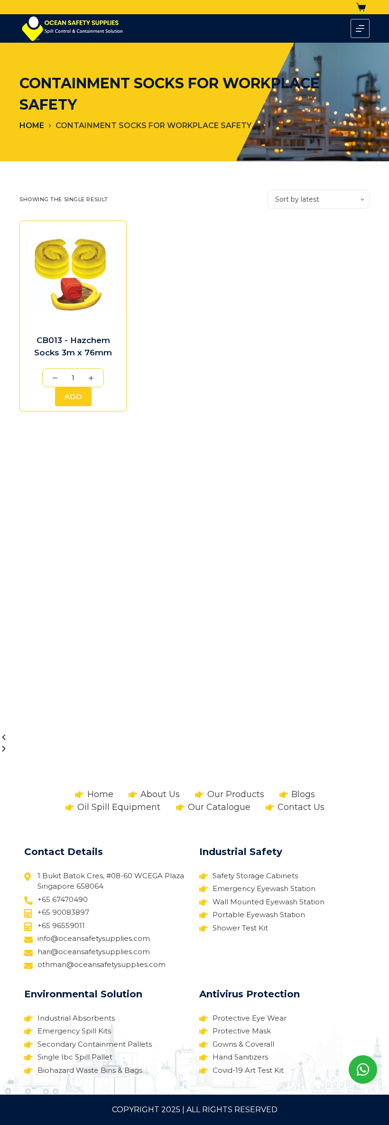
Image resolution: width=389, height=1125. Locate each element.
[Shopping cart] (363, 7)
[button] (194, 738)
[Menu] (360, 28)
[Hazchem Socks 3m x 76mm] (73, 274)
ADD (73, 396)
